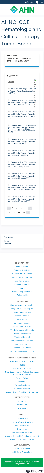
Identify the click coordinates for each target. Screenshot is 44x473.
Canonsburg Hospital (22, 312)
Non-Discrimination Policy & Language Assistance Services (22, 373)
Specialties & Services (22, 274)
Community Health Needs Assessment (22, 436)
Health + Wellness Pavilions (22, 351)
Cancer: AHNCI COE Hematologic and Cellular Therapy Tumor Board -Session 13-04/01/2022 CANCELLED (22, 115)
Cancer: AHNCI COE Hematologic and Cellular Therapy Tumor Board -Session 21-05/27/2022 (22, 164)
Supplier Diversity (22, 388)
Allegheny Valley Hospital (22, 309)
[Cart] (36, 3)
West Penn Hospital (22, 333)
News (22, 288)
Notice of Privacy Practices (22, 361)
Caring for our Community (22, 432)
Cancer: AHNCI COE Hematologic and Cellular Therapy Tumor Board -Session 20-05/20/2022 (22, 153)
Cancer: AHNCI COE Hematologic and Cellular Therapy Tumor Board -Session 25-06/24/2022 (22, 199)
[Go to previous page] (9, 208)
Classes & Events (22, 284)
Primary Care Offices (22, 348)
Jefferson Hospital (22, 323)
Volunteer (22, 401)
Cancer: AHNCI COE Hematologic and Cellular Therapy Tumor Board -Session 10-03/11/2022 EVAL (22, 102)
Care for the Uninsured (22, 368)
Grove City (22, 319)
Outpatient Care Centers (22, 341)
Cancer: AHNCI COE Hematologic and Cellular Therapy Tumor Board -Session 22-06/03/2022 (22, 176)
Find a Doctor (22, 267)
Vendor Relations (22, 385)
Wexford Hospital (22, 337)
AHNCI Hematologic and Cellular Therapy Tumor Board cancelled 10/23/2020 (22, 91)
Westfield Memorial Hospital (22, 330)
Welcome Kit (22, 295)
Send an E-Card (22, 281)
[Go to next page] (28, 212)
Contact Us (22, 429)
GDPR (22, 365)
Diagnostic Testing (22, 344)
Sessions (7, 243)
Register (30, 2)
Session (11, 82)
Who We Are (22, 418)
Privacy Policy (22, 378)
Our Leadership (22, 425)
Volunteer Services (22, 448)
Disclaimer (22, 381)
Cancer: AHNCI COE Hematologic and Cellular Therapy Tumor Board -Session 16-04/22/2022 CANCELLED (22, 128)
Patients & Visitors (22, 270)
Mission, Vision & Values (22, 422)
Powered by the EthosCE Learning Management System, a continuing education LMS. (34, 471)
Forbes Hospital (22, 316)
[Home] (22, 9)
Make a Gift (22, 405)
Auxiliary (22, 408)
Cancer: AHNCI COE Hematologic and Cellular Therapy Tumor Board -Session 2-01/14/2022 (22, 141)
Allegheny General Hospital (22, 305)
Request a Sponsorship (22, 291)
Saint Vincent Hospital (22, 326)
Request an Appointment (22, 277)
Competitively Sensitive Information (22, 392)
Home (6, 241)
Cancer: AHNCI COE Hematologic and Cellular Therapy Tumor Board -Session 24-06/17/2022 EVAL (22, 187)
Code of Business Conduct (22, 440)
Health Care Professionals (22, 452)
